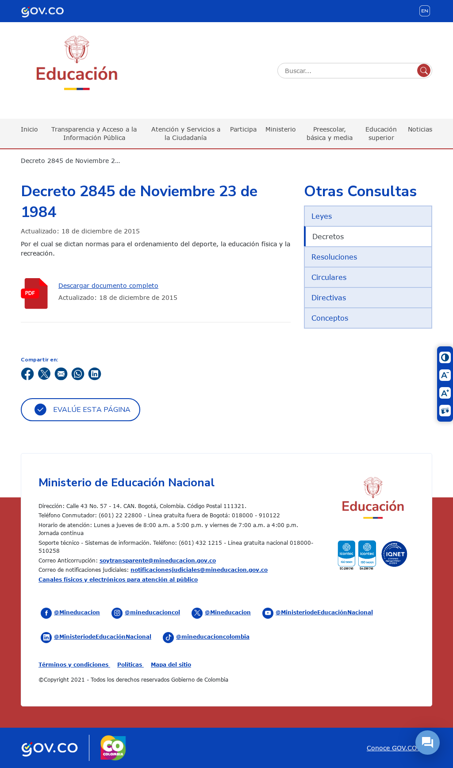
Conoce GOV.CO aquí (399, 748)
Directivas (328, 298)
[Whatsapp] (77, 373)
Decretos (328, 236)
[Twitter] (44, 373)
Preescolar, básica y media (330, 133)
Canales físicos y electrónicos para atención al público (118, 579)
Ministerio (280, 129)
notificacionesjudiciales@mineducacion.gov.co (199, 569)
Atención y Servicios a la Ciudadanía (185, 133)
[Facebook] (27, 373)
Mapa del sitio (171, 664)
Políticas (130, 664)
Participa (243, 129)
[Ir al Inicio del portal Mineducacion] (372, 499)
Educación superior (381, 133)
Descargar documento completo (108, 285)
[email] (61, 373)
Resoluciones (334, 257)
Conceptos (329, 318)
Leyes (321, 216)
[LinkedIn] (94, 373)
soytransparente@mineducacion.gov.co (158, 560)
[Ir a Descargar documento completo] (36, 293)
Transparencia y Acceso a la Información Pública (94, 133)
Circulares (328, 277)
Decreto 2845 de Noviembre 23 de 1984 (76, 160)
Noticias (420, 129)
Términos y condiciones (74, 664)
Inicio (29, 129)
